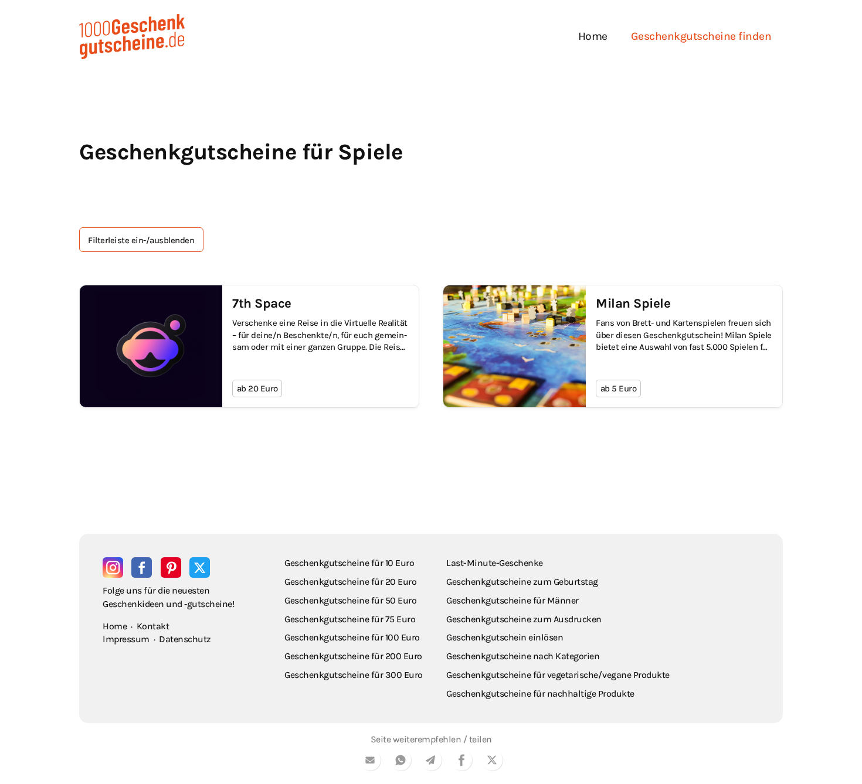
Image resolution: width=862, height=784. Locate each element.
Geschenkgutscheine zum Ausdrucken (524, 619)
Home (593, 36)
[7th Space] (249, 346)
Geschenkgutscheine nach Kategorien (522, 656)
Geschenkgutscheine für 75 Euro (349, 619)
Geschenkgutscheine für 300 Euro (353, 674)
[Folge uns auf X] (199, 567)
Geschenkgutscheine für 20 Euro (350, 581)
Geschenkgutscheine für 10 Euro (349, 562)
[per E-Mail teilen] (370, 762)
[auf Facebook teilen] (461, 762)
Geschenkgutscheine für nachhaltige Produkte (540, 693)
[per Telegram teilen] (431, 762)
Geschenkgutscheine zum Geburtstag (522, 581)
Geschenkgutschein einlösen (504, 637)
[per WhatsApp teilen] (400, 762)
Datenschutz (185, 639)
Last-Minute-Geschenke (494, 562)
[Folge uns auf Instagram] (113, 567)
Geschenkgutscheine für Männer (512, 600)
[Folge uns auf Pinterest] (171, 567)
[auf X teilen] (492, 762)
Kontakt (153, 626)
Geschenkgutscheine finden (701, 36)
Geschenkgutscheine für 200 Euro (353, 656)
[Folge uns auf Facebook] (141, 567)
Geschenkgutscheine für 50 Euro (350, 600)
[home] (132, 36)
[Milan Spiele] (612, 346)
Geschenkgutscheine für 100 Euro (352, 637)
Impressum (126, 639)
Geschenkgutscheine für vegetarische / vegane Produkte (558, 674)
